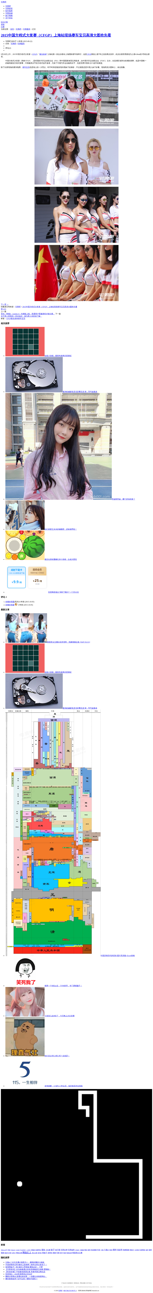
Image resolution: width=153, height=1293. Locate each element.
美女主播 (34, 1253)
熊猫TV (132, 1250)
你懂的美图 (9, 602)
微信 (85, 1250)
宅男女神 (64, 1250)
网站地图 (82, 1283)
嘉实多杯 (43, 54)
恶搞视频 (94, 1250)
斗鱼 (102, 1250)
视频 (54, 1253)
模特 (115, 1250)
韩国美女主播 (77, 1253)
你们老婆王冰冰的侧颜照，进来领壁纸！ (61, 529)
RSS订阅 (4, 22)
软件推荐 (9, 11)
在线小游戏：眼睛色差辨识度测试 (58, 356)
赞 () (3, 309)
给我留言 (70, 1283)
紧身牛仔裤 (7, 1253)
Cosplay (23, 1250)
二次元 (28, 1250)
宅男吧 (3, 2)
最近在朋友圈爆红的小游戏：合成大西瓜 (61, 559)
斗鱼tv (106, 1250)
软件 (61, 1253)
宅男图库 (21, 44)
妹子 (53, 1250)
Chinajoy (13, 1250)
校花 (110, 1250)
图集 (43, 1250)
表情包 (50, 1253)
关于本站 (89, 1283)
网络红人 (26, 1252)
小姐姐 (82, 1250)
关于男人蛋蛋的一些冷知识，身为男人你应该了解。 (21, 316)
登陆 (2, 24)
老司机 (40, 1253)
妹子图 (57, 1250)
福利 (147, 1250)
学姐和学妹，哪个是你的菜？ (123, 499)
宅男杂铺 (9, 13)
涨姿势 (119, 1250)
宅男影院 (9, 8)
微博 (89, 1250)
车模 (57, 1253)
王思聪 (137, 1250)
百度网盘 (142, 1250)
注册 (2, 27)
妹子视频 (9, 16)
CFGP (34, 54)
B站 (9, 1250)
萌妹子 (44, 1253)
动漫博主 (38, 1250)
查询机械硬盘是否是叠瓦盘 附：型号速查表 (80, 392)
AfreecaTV (4, 1250)
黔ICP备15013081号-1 (70, 1290)
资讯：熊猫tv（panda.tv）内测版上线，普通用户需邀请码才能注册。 (28, 314)
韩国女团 (69, 1253)
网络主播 (19, 1253)
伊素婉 (33, 1250)
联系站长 (76, 1283)
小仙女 (77, 1250)
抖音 (98, 1250)
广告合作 (64, 1283)
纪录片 (14, 1253)
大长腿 (48, 1250)
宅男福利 (71, 1250)
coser (18, 1250)
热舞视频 (126, 1250)
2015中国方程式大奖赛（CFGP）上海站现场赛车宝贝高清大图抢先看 (56, 35)
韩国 (64, 1253)
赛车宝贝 (26, 67)
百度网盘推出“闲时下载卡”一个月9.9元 (63, 592)
